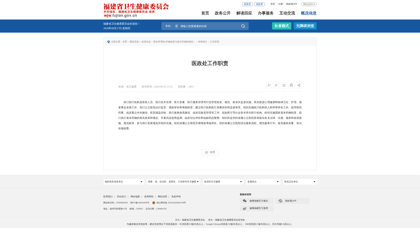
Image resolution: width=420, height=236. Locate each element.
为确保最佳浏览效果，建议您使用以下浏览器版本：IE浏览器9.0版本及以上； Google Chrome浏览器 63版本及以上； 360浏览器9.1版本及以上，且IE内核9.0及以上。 (210, 224)
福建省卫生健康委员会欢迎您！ (121, 23)
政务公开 (223, 13)
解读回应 (244, 13)
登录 (272, 4)
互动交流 (287, 13)
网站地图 (135, 196)
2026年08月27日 (112, 28)
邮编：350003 (136, 208)
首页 (205, 13)
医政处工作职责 (210, 63)
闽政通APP (291, 4)
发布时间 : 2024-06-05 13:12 (157, 86)
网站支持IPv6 (309, 4)
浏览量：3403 (185, 86)
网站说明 (162, 196)
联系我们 (108, 196)
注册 (280, 4)
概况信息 (309, 13)
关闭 (212, 152)
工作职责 (214, 41)
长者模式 (281, 26)
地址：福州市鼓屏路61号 (115, 208)
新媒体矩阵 (245, 194)
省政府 (259, 4)
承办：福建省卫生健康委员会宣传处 (226, 220)
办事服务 (266, 13)
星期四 (126, 28)
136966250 (161, 208)
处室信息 (146, 41)
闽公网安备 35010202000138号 (171, 202)
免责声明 (176, 196)
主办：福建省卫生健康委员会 (190, 220)
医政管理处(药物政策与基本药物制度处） (174, 41)
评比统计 (121, 196)
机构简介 (202, 41)
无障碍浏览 (305, 26)
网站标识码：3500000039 (115, 202)
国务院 (247, 4)
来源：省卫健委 (127, 86)
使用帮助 (148, 196)
